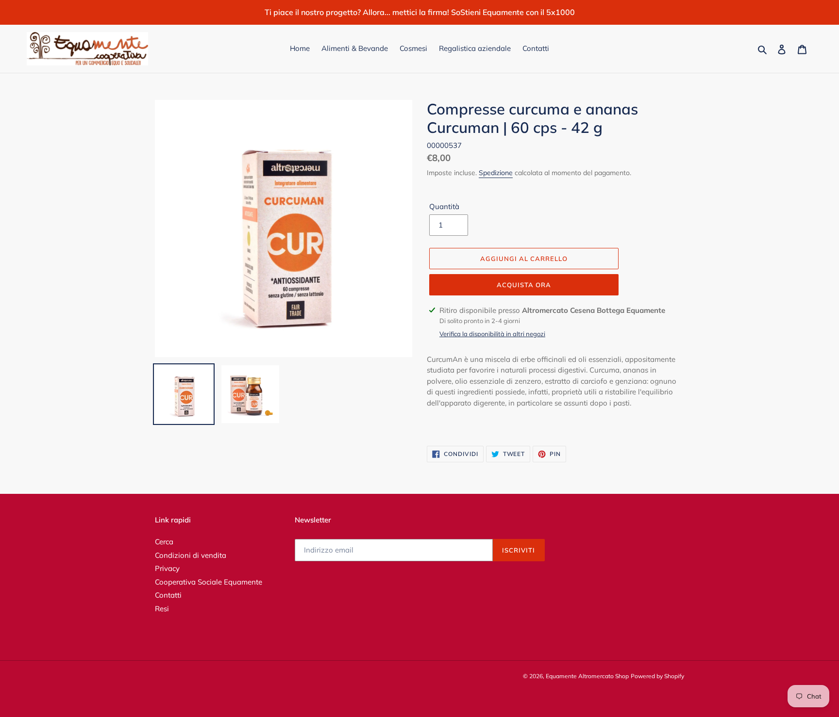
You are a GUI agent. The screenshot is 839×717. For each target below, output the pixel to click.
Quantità (444, 206)
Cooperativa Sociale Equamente (208, 582)
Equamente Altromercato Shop (587, 676)
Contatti (168, 595)
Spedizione (496, 172)
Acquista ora (524, 285)
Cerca (164, 541)
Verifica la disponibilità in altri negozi (492, 334)
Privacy (167, 568)
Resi (162, 608)
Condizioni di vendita (190, 555)
